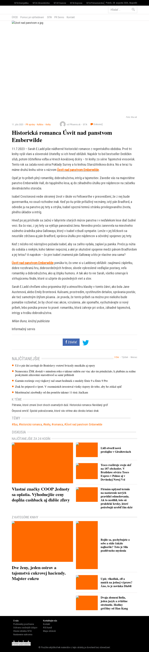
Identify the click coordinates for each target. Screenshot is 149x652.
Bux (15, 424)
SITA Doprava (76, 3)
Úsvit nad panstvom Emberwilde (78, 170)
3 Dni (116, 357)
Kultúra (40, 124)
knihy (47, 424)
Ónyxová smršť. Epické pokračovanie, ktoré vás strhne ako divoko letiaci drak (55, 411)
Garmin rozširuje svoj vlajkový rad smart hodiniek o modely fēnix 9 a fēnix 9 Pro (61, 381)
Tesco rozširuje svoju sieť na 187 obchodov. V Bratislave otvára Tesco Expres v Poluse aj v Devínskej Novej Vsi (116, 472)
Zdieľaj (22, 9)
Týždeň (125, 357)
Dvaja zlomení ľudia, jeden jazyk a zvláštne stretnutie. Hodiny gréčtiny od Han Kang (114, 602)
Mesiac (134, 357)
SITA (49, 17)
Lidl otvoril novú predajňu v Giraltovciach (116, 450)
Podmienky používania (23, 624)
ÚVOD (15, 17)
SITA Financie (60, 3)
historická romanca (31, 424)
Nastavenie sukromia (22, 634)
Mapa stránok (49, 631)
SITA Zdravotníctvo (41, 3)
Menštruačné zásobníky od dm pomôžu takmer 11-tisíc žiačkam (51, 392)
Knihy (48, 124)
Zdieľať (72, 342)
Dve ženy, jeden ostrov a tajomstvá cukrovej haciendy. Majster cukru (39, 572)
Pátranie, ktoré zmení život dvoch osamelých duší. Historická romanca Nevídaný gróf (60, 405)
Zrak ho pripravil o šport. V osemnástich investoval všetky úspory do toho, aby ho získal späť (68, 386)
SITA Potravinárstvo (95, 3)
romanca (58, 424)
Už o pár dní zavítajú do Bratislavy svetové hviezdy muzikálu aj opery (55, 365)
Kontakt (71, 17)
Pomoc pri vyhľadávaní (32, 17)
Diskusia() (98, 124)
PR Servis (59, 17)
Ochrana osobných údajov (25, 627)
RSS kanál (47, 627)
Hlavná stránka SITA (22, 631)
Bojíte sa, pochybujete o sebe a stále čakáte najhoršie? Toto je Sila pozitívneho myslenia (115, 545)
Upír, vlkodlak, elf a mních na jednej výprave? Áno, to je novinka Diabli (116, 582)
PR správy (30, 124)
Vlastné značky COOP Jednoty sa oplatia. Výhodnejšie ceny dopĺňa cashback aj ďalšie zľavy (41, 494)
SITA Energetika (21, 3)
